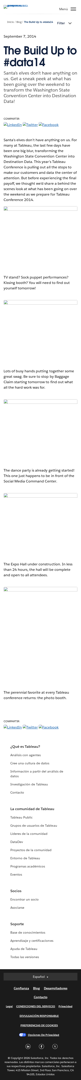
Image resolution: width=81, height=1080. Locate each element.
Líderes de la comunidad (28, 834)
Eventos (16, 874)
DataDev (16, 842)
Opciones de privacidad (43, 1035)
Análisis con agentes (25, 755)
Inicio (10, 22)
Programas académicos (27, 866)
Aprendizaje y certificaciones (31, 941)
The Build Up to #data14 (38, 22)
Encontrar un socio (24, 899)
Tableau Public (21, 817)
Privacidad (65, 1006)
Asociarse (17, 908)
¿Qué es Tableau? (25, 746)
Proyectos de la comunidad (31, 850)
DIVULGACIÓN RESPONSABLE (39, 1016)
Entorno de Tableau (25, 858)
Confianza (21, 988)
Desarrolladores (55, 988)
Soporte (17, 924)
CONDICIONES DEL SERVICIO (35, 1006)
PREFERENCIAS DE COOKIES (39, 1025)
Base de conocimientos (27, 932)
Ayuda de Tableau (23, 949)
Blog (19, 22)
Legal (9, 1006)
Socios (15, 891)
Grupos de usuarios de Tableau (33, 825)
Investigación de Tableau (29, 784)
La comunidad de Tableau (32, 808)
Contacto (17, 792)
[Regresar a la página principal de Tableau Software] (19, 4)
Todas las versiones (24, 957)
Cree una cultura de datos (29, 763)
